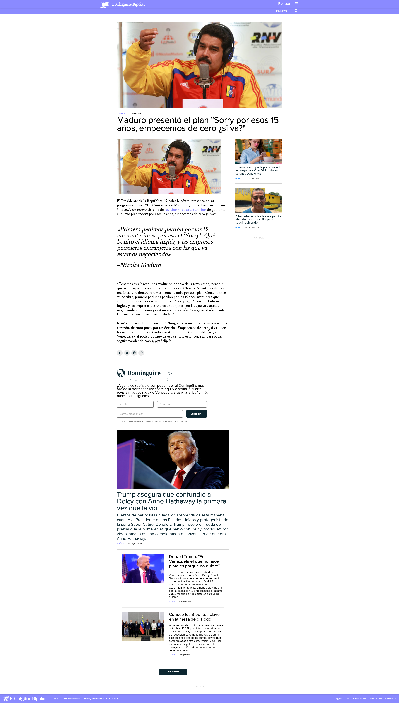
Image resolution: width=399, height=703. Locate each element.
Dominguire (281, 11)
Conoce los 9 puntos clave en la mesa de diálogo (194, 617)
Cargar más (173, 672)
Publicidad (113, 698)
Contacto (54, 698)
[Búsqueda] (296, 11)
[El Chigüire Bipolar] (122, 5)
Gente (238, 178)
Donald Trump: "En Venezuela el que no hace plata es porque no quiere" (194, 561)
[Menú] (296, 4)
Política (284, 3)
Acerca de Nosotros (71, 698)
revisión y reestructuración (185, 209)
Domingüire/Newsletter (94, 698)
